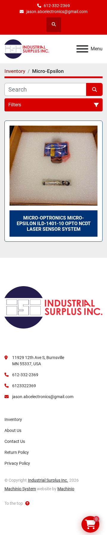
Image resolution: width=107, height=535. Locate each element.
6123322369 (24, 385)
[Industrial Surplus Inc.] (53, 307)
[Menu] (82, 48)
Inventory (13, 419)
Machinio (65, 488)
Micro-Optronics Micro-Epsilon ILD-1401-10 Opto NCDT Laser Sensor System (54, 223)
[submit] (94, 89)
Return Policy (16, 452)
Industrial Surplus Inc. (48, 480)
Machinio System (20, 488)
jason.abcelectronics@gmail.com (56, 11)
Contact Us (14, 441)
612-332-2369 (57, 5)
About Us (12, 430)
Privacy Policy (17, 463)
